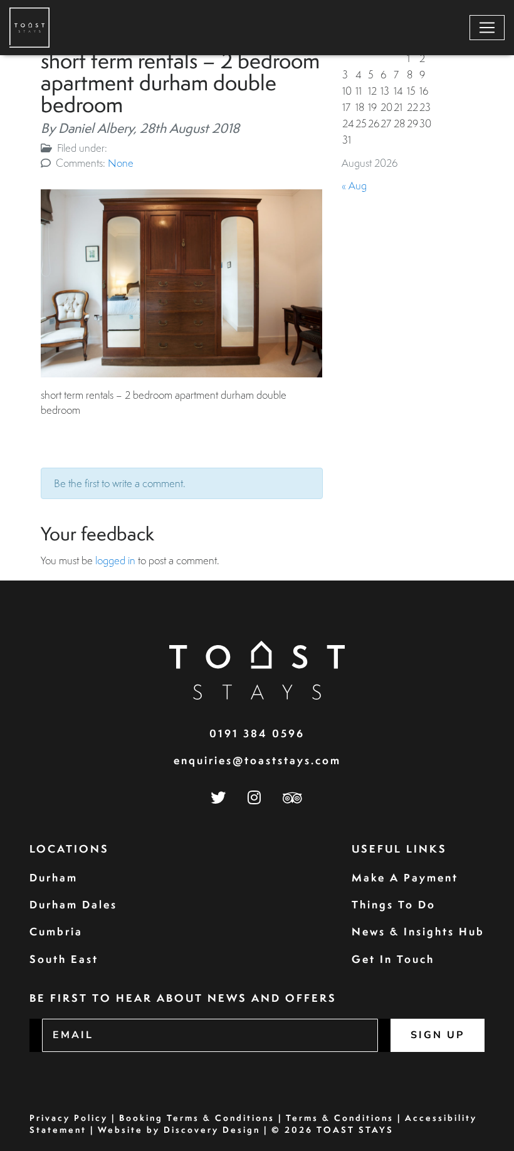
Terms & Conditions (340, 1117)
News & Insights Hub (418, 931)
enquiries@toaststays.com (257, 760)
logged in (115, 560)
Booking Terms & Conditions (197, 1117)
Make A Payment (405, 877)
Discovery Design (212, 1129)
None (121, 162)
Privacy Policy (68, 1117)
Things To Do (394, 904)
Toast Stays (355, 1129)
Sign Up (437, 1035)
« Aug (354, 185)
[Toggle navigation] (487, 27)
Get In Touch (393, 959)
